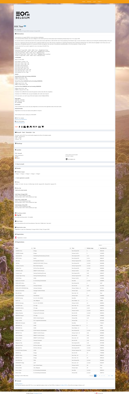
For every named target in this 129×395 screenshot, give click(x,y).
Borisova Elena (19, 367)
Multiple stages (90, 248)
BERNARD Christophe (20, 323)
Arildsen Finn (18, 268)
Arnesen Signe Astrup (20, 275)
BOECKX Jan (18, 353)
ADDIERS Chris (19, 250)
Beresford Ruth (19, 318)
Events (83, 1)
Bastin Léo (18, 300)
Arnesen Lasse (19, 273)
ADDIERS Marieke (19, 253)
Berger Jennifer (19, 320)
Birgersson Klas (19, 343)
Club (34, 248)
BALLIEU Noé (18, 293)
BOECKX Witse (19, 355)
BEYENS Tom (18, 340)
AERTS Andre (19, 258)
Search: (100, 245)
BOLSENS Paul (19, 360)
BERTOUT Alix (19, 333)
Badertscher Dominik (20, 280)
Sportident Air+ (103, 248)
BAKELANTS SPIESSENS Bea (22, 288)
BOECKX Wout (19, 357)
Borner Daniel (18, 370)
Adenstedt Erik (19, 255)
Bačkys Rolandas (19, 313)
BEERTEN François (20, 315)
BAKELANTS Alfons (20, 283)
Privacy (40, 393)
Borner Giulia (18, 372)
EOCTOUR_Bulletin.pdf (20, 122)
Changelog (36, 393)
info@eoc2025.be (18, 383)
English (99, 1)
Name (17, 248)
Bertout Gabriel (19, 338)
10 (108, 375)
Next (112, 375)
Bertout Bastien (19, 335)
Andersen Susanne (20, 265)
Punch (28, 1)
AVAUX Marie (18, 278)
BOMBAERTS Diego (20, 362)
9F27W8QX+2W (71, 159)
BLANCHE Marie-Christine (21, 350)
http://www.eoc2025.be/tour (21, 119)
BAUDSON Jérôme (20, 308)
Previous (91, 375)
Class (73, 248)
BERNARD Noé (19, 328)
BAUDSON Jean (19, 305)
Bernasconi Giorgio (20, 330)
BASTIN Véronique (20, 303)
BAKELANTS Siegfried (20, 285)
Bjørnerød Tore (19, 348)
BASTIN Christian (19, 298)
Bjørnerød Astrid (19, 345)
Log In (94, 1)
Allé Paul (17, 263)
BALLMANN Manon (20, 295)
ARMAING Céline (19, 270)
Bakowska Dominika (20, 290)
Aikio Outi (18, 260)
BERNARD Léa (19, 325)
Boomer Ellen (18, 365)
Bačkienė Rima (19, 310)
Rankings (89, 1)
